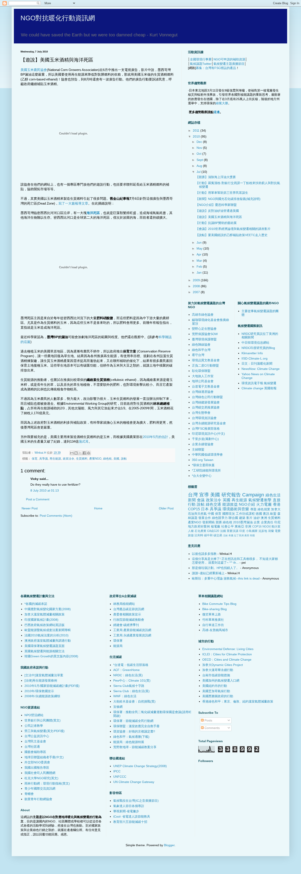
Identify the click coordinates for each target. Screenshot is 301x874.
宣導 (204, 495)
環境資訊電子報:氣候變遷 (259, 383)
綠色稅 (107, 458)
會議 (201, 500)
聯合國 (233, 518)
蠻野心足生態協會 (204, 328)
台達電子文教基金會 (206, 386)
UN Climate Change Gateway (133, 782)
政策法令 (68, 458)
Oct (199, 153)
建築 (242, 518)
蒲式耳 (84, 441)
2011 (196, 130)
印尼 (277, 522)
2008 (197, 286)
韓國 (252, 535)
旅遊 (191, 535)
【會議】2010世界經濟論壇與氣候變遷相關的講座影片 (233, 229)
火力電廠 (264, 504)
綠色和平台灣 (201, 350)
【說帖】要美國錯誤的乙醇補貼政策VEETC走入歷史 (232, 235)
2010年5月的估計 (155, 437)
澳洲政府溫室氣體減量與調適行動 (47, 640)
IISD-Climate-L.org (255, 358)
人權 (191, 531)
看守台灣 (198, 355)
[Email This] (72, 453)
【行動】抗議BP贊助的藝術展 (216, 223)
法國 (223, 531)
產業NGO (95, 458)
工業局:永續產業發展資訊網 (132, 635)
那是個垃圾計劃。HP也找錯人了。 (215, 568)
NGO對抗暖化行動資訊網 (57, 18)
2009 (197, 280)
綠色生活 (273, 495)
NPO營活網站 (33, 715)
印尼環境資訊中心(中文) (208, 433)
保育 (34, 458)
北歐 (225, 535)
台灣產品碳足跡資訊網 (128, 609)
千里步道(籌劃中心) (205, 439)
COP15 (194, 509)
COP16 (257, 526)
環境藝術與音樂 (236, 509)
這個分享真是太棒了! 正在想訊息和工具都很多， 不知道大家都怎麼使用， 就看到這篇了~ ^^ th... (235, 560)
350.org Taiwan (202, 460)
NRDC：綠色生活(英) (128, 675)
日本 (205, 509)
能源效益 (230, 504)
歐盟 (273, 513)
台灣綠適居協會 (203, 391)
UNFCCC (119, 776)
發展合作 (204, 518)
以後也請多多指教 (204, 553)
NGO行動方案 (271, 526)
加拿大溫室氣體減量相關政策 (44, 614)
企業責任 (267, 522)
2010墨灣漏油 (243, 522)
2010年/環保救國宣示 (39, 691)
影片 (249, 518)
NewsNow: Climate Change (261, 369)
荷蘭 (271, 531)
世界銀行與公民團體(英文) (42, 720)
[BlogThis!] (76, 453)
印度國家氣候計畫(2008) (41, 619)
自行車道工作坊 (213, 625)
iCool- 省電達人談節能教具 (131, 816)
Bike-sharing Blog (214, 609)
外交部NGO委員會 (37, 762)
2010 (197, 136)
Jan (200, 272)
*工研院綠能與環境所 (206, 470)
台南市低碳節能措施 (216, 675)
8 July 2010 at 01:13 (44, 490)
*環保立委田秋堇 (203, 465)
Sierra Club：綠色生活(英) (131, 691)
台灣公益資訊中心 (36, 736)
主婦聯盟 (198, 449)
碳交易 (218, 535)
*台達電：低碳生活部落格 (130, 665)
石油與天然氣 (197, 513)
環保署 (118, 640)
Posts (208, 720)
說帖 (124, 458)
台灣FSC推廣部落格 (206, 428)
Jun (200, 242)
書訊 (266, 513)
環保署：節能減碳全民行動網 (133, 721)
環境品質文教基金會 (206, 360)
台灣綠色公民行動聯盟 (207, 397)
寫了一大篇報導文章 (73, 203)
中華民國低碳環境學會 (207, 454)
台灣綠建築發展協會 (206, 402)
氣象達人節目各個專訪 (128, 806)
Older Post (166, 508)
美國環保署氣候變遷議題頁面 (44, 646)
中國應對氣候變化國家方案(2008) (47, 609)
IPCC (117, 771)
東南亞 (239, 526)
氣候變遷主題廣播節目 (229, 63)
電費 (278, 531)
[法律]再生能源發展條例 (40, 680)
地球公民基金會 (203, 381)
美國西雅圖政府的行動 (217, 696)
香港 (277, 504)
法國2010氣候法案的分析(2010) (46, 635)
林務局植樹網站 (124, 604)
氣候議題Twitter (201, 63)
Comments (212, 728)
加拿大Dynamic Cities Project (222, 665)
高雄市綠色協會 (203, 314)
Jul (199, 171)
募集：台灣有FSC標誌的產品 (216, 68)
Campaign (253, 495)
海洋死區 (93, 213)
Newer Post (30, 508)
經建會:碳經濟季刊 (126, 625)
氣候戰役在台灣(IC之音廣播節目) (136, 800)
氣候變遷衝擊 (260, 500)
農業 (246, 535)
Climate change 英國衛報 (259, 388)
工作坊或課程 (245, 513)
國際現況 (228, 513)
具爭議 (43, 458)
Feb (200, 266)
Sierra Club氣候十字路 (128, 686)
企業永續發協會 (203, 444)
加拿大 (276, 509)
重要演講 (232, 531)
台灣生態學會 (201, 412)
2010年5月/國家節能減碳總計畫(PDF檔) (52, 686)
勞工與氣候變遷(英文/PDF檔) (44, 731)
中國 (211, 513)
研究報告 (231, 495)
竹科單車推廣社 (213, 619)
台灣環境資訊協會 (204, 418)
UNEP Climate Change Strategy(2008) (140, 766)
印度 (242, 531)
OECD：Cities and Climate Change (226, 659)
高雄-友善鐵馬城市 (215, 630)
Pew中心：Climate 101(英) (131, 680)
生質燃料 (81, 458)
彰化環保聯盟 (201, 371)
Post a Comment (37, 499)
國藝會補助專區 (35, 752)
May (200, 248)
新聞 (192, 500)
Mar (200, 260)
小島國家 (252, 531)
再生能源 (55, 458)
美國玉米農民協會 (33, 70)
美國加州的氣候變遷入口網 (220, 680)
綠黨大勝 (222, 103)
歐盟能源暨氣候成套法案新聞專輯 (47, 630)
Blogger (169, 845)
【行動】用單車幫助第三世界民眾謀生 (222, 192)
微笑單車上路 (211, 614)
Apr (199, 254)
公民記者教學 (33, 725)
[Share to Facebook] (84, 453)
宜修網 (118, 706)
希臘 (231, 535)
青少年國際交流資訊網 (39, 788)
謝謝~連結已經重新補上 (208, 573)
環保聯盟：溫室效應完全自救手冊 (136, 726)
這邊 (217, 112)
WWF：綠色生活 (124, 696)
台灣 (193, 495)
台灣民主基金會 (35, 741)
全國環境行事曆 (201, 59)
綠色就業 (264, 509)
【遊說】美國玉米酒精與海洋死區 (219, 217)
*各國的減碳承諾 (35, 604)
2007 (197, 292)
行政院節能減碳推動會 (128, 619)
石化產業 (200, 531)
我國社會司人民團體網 (39, 773)
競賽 (219, 522)
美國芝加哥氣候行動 (216, 691)
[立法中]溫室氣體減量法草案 (43, 675)
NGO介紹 (247, 504)
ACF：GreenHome (126, 670)
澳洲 (264, 518)
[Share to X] (80, 453)
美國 (116, 458)
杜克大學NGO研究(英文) (41, 778)
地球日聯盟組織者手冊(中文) (44, 757)
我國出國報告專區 (36, 767)
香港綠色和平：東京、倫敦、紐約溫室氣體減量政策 (237, 701)
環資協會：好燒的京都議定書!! (134, 731)
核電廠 (215, 526)
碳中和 (208, 535)
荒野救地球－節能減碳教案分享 (134, 747)
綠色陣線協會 (201, 344)
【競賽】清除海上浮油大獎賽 (216, 177)
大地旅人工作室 (203, 376)
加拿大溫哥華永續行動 (217, 670)
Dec (200, 141)
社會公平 (227, 526)
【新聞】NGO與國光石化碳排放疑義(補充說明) (228, 199)
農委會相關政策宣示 (127, 614)
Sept (200, 160)
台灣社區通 (32, 746)
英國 (226, 500)
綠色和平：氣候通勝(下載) (131, 736)
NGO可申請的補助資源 (229, 59)
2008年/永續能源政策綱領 (42, 696)
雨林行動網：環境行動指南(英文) (47, 783)
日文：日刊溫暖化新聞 (257, 363)
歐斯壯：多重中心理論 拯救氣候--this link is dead (226, 578)
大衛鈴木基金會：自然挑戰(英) (134, 701)
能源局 (118, 646)
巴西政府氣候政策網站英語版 (44, 625)
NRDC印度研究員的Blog (258, 348)
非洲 (248, 526)
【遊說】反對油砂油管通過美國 (217, 210)
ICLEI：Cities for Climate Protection (227, 654)
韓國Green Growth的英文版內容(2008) (51, 656)
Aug (200, 166)
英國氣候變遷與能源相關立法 (44, 651)
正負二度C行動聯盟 (205, 365)
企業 (257, 522)
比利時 (199, 535)
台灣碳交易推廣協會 (206, 407)
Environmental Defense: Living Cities (227, 649)
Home (98, 508)
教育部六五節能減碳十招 (130, 822)
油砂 (256, 518)
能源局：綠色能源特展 (128, 742)
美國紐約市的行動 (214, 686)
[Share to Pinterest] (88, 453)
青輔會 (29, 794)
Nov (200, 147)
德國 (259, 513)
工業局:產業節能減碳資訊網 (132, 630)
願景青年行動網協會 (38, 799)
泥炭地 (262, 531)
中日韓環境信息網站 (255, 342)
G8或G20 (213, 531)
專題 (253, 509)
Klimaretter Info (252, 353)
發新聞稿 (208, 522)
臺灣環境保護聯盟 (204, 339)
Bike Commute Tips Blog (219, 604)
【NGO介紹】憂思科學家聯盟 (216, 205)
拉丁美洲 (239, 535)
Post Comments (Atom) (56, 515)
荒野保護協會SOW (205, 334)
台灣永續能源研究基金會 (209, 423)
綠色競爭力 (220, 518)
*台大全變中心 (202, 475)
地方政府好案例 (199, 526)
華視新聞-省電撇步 (126, 811)
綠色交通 (213, 504)
